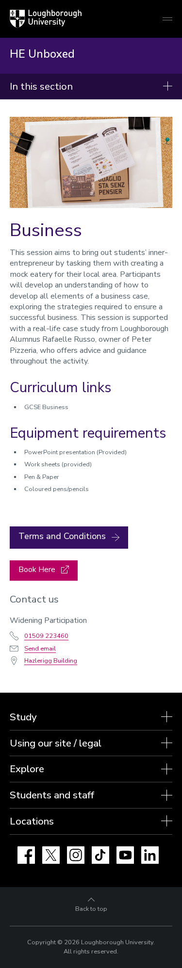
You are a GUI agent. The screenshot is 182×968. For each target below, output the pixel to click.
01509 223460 (46, 636)
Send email (40, 648)
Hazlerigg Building (50, 660)
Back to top (91, 909)
